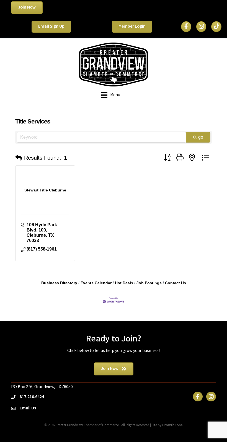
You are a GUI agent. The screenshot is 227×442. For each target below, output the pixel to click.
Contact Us (175, 283)
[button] (18, 158)
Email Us (28, 408)
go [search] (200, 137)
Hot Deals (124, 283)
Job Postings (149, 283)
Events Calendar (96, 283)
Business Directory (59, 283)
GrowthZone (172, 425)
